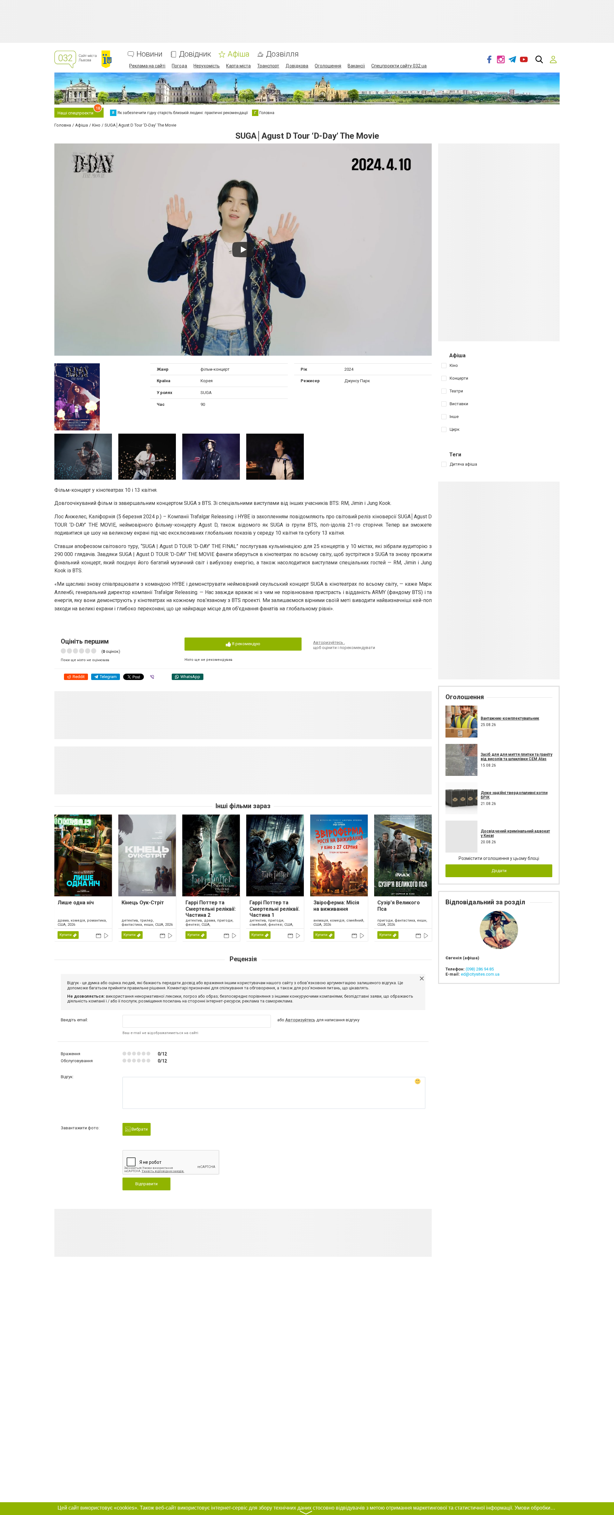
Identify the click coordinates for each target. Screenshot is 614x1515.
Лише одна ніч (76, 903)
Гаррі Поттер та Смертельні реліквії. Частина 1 (274, 909)
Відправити (146, 1183)
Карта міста (238, 65)
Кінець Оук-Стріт (143, 903)
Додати (499, 870)
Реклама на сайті (147, 65)
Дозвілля (282, 54)
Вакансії (356, 65)
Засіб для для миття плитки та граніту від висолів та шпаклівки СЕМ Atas (516, 756)
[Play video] (243, 249)
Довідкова (297, 65)
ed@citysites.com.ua (480, 974)
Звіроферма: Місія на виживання (336, 906)
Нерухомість (206, 65)
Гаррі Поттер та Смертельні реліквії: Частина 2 (210, 909)
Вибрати (139, 1129)
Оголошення (328, 65)
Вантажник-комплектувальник (510, 718)
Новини (149, 54)
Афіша (238, 54)
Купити (65, 935)
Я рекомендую (245, 643)
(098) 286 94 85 (480, 969)
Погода (179, 65)
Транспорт (268, 65)
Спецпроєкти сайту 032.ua (399, 65)
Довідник (195, 54)
